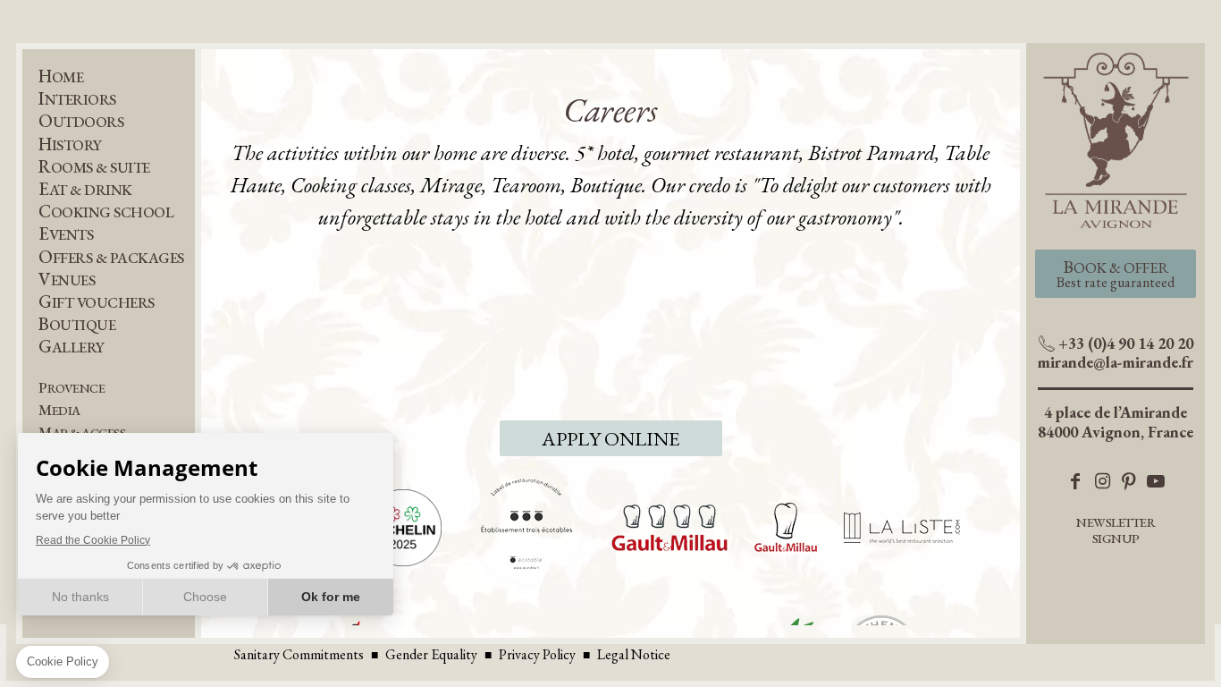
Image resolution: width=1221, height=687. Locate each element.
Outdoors (80, 121)
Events (65, 234)
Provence (71, 387)
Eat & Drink (85, 189)
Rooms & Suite (94, 167)
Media (59, 410)
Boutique (76, 324)
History (70, 144)
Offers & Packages (111, 257)
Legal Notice (633, 654)
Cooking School (105, 211)
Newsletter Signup (1115, 530)
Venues (66, 279)
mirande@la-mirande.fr (1115, 362)
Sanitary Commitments (299, 654)
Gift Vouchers (96, 302)
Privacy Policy (537, 654)
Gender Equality (431, 654)
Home (60, 76)
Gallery (71, 346)
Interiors (77, 99)
